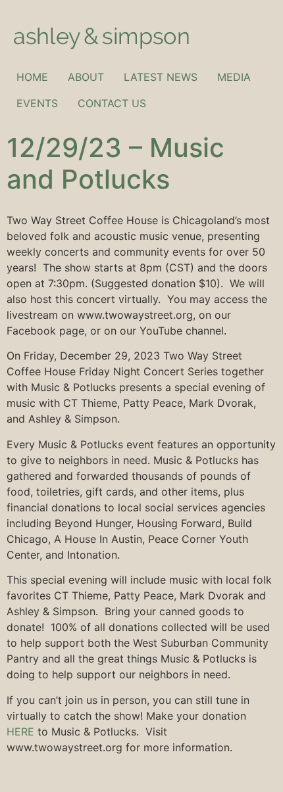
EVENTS (37, 103)
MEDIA (234, 76)
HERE (20, 731)
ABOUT (86, 76)
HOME (32, 76)
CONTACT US (112, 103)
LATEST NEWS (160, 76)
